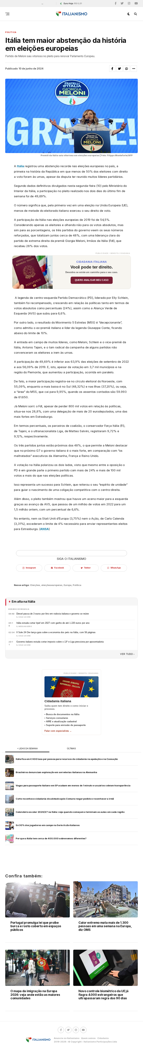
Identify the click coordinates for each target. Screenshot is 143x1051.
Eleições (35, 585)
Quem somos (88, 1038)
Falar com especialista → (58, 731)
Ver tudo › (127, 654)
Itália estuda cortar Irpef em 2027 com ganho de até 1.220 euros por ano (52, 623)
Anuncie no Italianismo (66, 1038)
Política (77, 585)
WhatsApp (116, 568)
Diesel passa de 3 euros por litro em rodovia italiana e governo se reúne (52, 613)
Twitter (87, 568)
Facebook (59, 568)
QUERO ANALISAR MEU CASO (91, 280)
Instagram (31, 568)
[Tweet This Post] (119, 68)
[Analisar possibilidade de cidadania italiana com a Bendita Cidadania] (32, 272)
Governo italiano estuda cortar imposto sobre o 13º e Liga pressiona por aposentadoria (60, 641)
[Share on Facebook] (112, 68)
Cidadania (103, 1038)
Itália (21, 166)
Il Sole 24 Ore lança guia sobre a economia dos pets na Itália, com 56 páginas (56, 632)
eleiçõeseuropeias (51, 585)
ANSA (44, 529)
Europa (68, 585)
